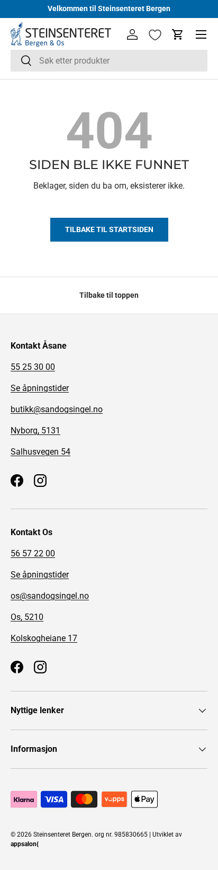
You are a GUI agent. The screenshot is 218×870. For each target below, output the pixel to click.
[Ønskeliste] (155, 35)
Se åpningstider (40, 388)
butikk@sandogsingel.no (57, 409)
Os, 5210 (27, 617)
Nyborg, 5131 (35, 430)
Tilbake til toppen (109, 295)
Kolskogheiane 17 (44, 638)
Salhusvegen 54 (40, 452)
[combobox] (109, 61)
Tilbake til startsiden (109, 229)
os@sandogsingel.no (50, 596)
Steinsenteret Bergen (62, 834)
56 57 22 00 (33, 553)
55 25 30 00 (33, 367)
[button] (177, 34)
